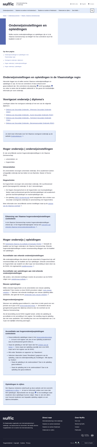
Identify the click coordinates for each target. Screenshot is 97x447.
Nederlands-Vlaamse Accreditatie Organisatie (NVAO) (23, 244)
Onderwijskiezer (16, 136)
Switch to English (89, 443)
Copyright (16, 443)
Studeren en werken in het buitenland (26, 10)
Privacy (28, 443)
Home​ (4, 15)
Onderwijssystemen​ (14, 15)
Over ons (77, 421)
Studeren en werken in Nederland (47, 10)
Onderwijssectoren (8, 10)
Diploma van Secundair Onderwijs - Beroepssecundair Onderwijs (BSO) (30, 123)
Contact (77, 427)
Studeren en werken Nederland (51, 427)
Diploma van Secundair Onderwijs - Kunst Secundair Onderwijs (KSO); (30, 115)
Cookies (22, 443)
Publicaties (78, 430)
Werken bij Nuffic (80, 424)
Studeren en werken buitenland (51, 424)
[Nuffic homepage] (8, 4)
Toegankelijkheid (7, 443)
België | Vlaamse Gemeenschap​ (31, 15)
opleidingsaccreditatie (18, 279)
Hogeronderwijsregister (27, 305)
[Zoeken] (92, 10)
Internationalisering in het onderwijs (52, 421)
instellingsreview (27, 266)
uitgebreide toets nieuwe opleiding (35, 295)
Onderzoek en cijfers (64, 10)
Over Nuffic (75, 10)
